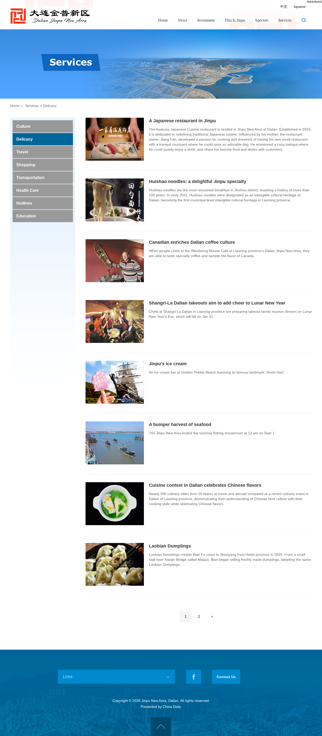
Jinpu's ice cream (168, 363)
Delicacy (50, 106)
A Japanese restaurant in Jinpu (182, 120)
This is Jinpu (235, 20)
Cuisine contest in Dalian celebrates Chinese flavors (205, 485)
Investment (206, 20)
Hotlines (24, 203)
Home (163, 20)
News (182, 20)
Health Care (27, 190)
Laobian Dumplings (170, 545)
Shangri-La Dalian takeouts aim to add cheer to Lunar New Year (217, 302)
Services (285, 20)
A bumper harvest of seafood (180, 424)
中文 (283, 6)
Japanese (300, 6)
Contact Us (226, 677)
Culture (23, 126)
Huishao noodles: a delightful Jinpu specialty (197, 181)
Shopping (25, 165)
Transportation (30, 177)
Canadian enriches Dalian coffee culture (192, 242)
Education (26, 216)
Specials (261, 20)
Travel (22, 152)
